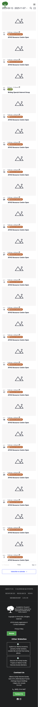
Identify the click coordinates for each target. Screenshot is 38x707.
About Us (9, 589)
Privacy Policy (19, 629)
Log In (25, 598)
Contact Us (19, 694)
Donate (11, 633)
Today (19, 564)
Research (21, 593)
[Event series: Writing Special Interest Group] (19, 87)
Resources (10, 593)
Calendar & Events (24, 589)
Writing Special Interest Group (19, 92)
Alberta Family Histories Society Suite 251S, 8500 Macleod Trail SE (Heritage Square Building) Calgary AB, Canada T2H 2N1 (19, 681)
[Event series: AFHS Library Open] (19, 32)
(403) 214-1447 (20, 689)
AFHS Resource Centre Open (18, 37)
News (30, 593)
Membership (15, 598)
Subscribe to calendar (18, 571)
